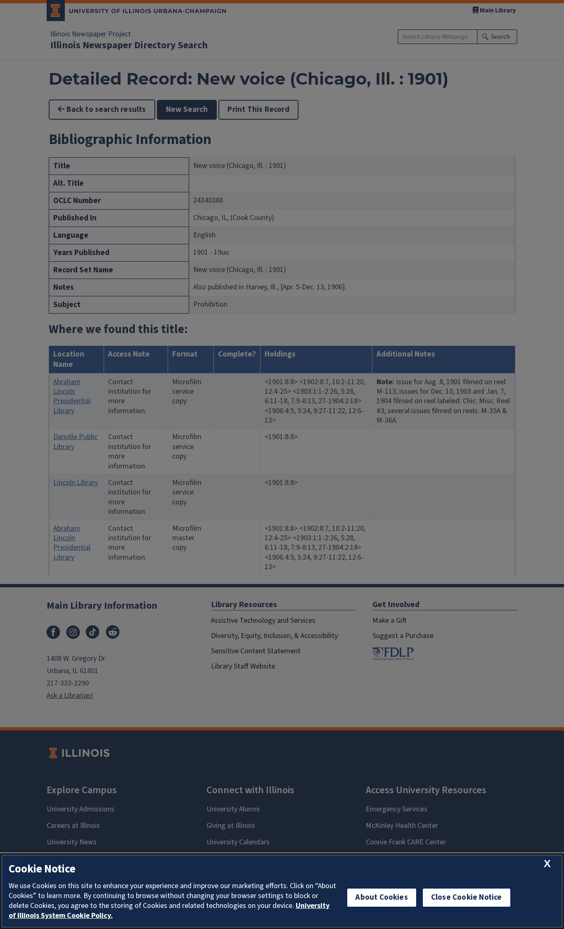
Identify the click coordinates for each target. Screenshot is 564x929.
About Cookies (381, 897)
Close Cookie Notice (466, 897)
